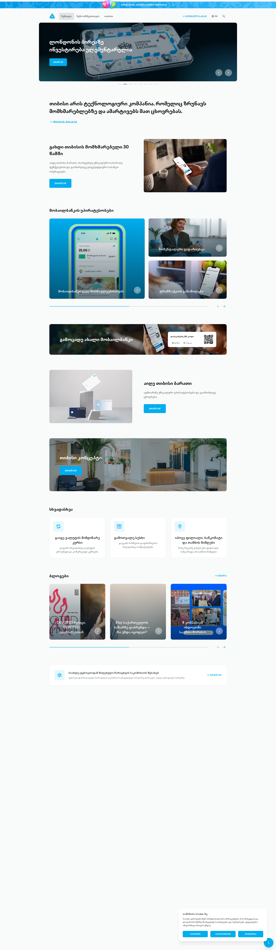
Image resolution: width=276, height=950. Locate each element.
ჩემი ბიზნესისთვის (88, 16)
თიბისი (108, 16)
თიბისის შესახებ (63, 122)
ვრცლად (58, 63)
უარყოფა (195, 934)
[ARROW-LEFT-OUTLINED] (218, 306)
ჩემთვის (66, 16)
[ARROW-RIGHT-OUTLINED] (224, 306)
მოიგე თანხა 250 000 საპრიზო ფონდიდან (144, 5)
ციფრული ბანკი (194, 16)
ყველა (221, 575)
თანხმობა (250, 934)
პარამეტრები (223, 934)
